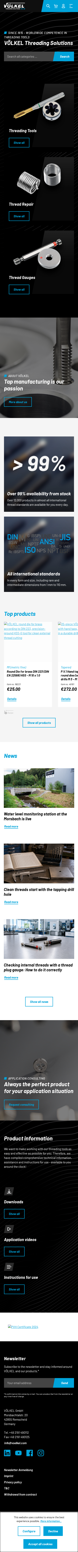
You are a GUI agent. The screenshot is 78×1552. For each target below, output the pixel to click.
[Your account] (63, 5)
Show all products (39, 722)
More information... (51, 1521)
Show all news (39, 1001)
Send (64, 1383)
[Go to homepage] (14, 6)
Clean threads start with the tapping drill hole (39, 892)
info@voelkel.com (15, 1443)
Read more (11, 826)
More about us (18, 402)
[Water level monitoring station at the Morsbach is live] (39, 788)
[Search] (48, 6)
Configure (29, 1531)
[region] (41, 669)
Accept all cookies (40, 1544)
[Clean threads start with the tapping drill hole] (39, 863)
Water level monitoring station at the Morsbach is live (35, 816)
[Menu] (71, 6)
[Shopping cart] (56, 6)
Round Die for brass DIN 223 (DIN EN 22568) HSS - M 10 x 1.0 (28, 673)
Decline (53, 1531)
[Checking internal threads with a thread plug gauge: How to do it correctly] (39, 939)
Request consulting (21, 1104)
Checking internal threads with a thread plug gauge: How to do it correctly (38, 967)
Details (11, 699)
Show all (19, 142)
